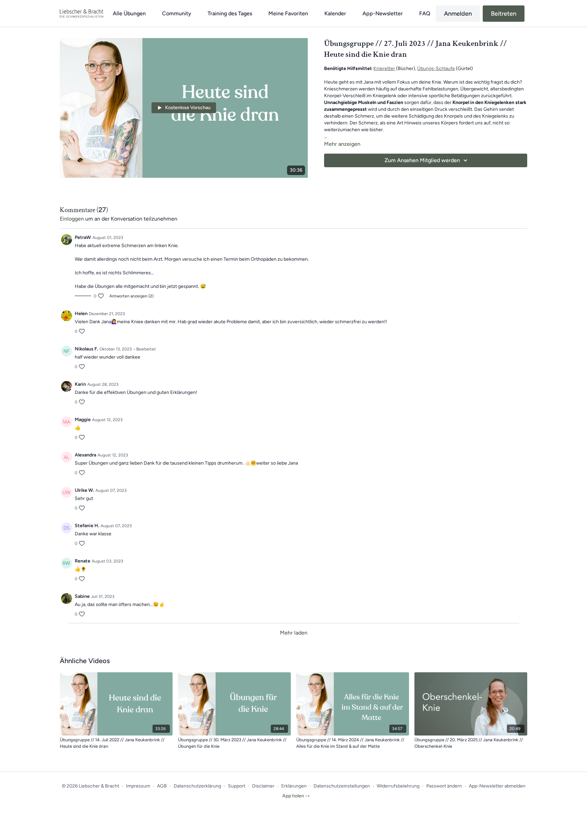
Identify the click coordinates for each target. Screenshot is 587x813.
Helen (81, 313)
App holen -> (296, 796)
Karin (80, 384)
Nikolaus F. (86, 349)
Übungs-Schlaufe (436, 68)
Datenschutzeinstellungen (342, 786)
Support (236, 786)
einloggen (72, 218)
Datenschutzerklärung (197, 786)
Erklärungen (294, 786)
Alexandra (85, 455)
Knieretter (384, 68)
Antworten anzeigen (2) (131, 296)
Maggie (83, 419)
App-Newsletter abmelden (497, 786)
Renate (82, 561)
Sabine (82, 596)
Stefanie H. (87, 526)
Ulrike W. (84, 490)
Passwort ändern (444, 786)
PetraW (83, 237)
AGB (162, 786)
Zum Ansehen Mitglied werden (422, 160)
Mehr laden (293, 632)
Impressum (138, 786)
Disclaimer (263, 786)
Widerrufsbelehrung (398, 786)
